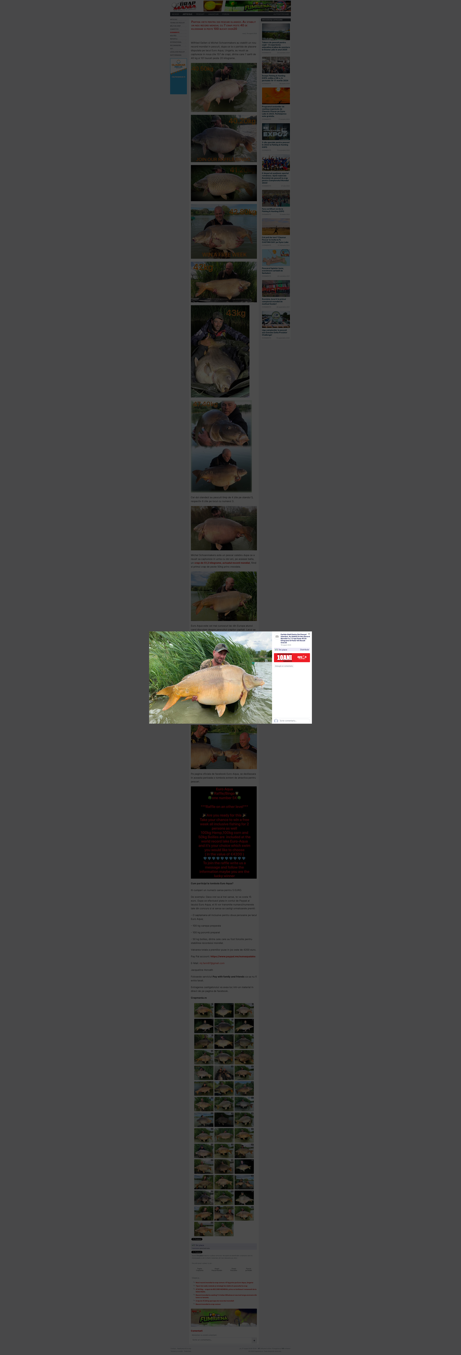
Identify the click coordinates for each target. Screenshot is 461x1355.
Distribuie (304, 649)
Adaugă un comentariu (284, 666)
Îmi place (283, 649)
